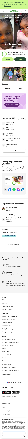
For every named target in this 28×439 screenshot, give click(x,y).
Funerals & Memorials (9, 232)
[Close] (25, 4)
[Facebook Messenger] (18, 189)
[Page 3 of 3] (15, 46)
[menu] (25, 10)
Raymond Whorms (11, 144)
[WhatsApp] (14, 189)
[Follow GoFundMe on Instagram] (12, 387)
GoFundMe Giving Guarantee (17, 285)
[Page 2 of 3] (14, 46)
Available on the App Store (16, 392)
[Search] (2, 10)
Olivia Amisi (9, 128)
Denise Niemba (10, 122)
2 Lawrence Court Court (13, 138)
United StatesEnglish (15, 382)
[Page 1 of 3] (13, 46)
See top (23, 118)
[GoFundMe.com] (14, 10)
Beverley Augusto (11, 207)
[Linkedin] (22, 189)
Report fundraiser (15, 244)
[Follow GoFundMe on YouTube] (5, 387)
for (13, 16)
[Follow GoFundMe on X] (9, 387)
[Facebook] (9, 189)
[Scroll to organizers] (3, 16)
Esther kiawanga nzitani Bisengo (13, 218)
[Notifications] (21, 10)
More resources (6, 374)
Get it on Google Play (6, 392)
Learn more (7, 6)
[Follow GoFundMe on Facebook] (2, 387)
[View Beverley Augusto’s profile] (3, 208)
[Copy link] (5, 189)
